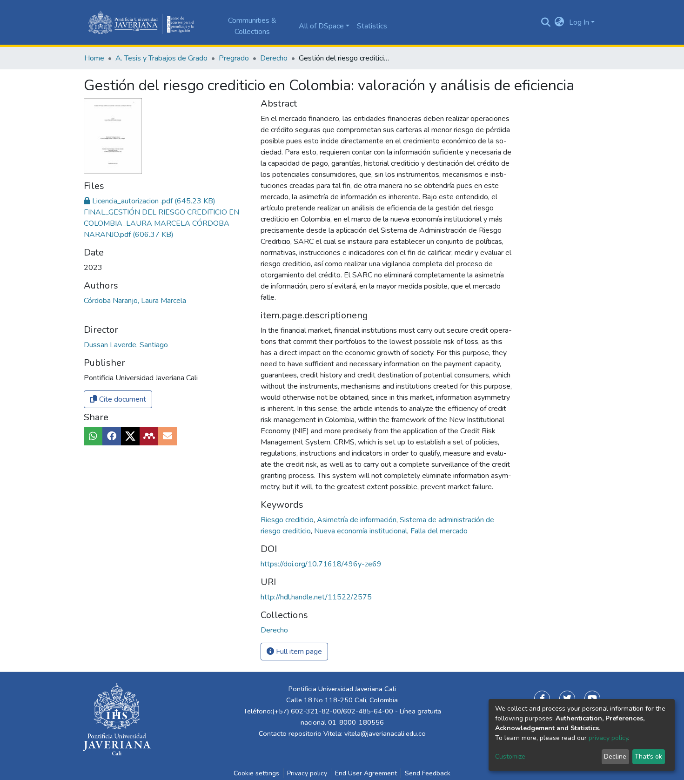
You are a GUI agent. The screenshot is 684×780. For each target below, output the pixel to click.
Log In (579, 22)
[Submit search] (545, 22)
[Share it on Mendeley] (149, 436)
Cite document (121, 399)
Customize (510, 756)
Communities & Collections (252, 26)
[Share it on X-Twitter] (130, 436)
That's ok (648, 756)
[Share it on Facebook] (111, 436)
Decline (615, 756)
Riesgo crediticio (288, 520)
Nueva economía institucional (361, 531)
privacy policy (608, 737)
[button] (559, 22)
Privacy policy (307, 773)
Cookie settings (256, 773)
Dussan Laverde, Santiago (126, 345)
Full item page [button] (298, 651)
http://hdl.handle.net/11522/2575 (316, 597)
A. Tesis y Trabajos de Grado (161, 58)
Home (94, 58)
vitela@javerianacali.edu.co (385, 733)
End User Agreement (366, 773)
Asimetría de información (357, 520)
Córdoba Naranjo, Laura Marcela (135, 301)
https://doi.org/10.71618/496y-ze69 (321, 564)
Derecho (274, 58)
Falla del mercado (439, 531)
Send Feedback (427, 773)
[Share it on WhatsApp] (93, 436)
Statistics (372, 26)
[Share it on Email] (167, 436)
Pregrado (234, 58)
